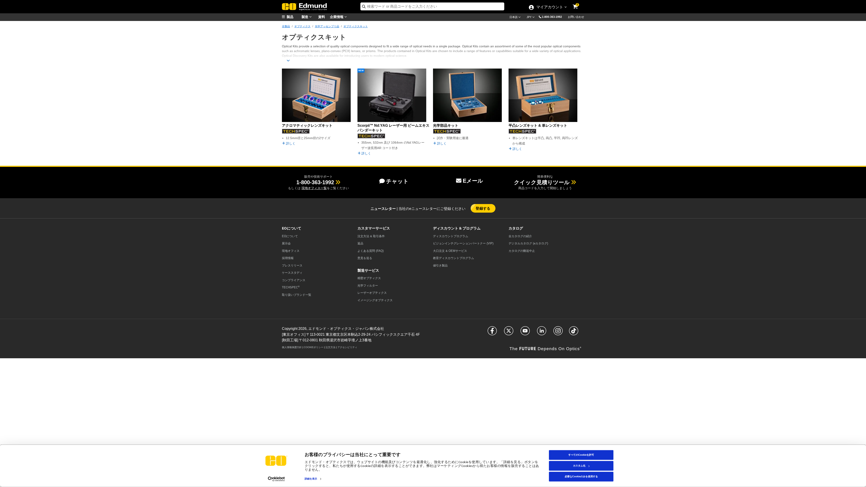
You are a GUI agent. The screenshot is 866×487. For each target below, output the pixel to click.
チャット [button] (397, 181)
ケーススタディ (292, 272)
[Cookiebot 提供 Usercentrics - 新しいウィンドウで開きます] (276, 478)
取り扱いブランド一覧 (296, 294)
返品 (360, 243)
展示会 (286, 243)
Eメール (473, 181)
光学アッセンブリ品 (327, 26)
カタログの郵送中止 (522, 251)
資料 (321, 16)
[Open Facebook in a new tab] (492, 333)
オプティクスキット (355, 26)
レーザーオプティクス (372, 292)
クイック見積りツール (542, 182)
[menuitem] (293, 17)
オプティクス (302, 26)
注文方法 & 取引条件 (371, 236)
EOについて (290, 236)
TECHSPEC (290, 287)
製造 (305, 16)
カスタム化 (579, 465)
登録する (483, 208)
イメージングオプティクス (375, 300)
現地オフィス (290, 251)
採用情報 (288, 258)
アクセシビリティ (347, 347)
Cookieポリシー (313, 347)
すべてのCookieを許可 (581, 454)
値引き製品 (440, 265)
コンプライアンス (293, 280)
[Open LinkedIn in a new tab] (541, 333)
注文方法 (330, 347)
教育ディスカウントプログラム (453, 258)
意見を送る (364, 258)
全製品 (286, 26)
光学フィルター (367, 285)
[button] (553, 16)
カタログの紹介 (520, 236)
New (361, 70)
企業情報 (337, 16)
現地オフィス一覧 (314, 188)
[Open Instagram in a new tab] (558, 333)
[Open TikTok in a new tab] (573, 333)
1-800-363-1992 (552, 16)
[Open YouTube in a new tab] (525, 333)
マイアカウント (549, 7)
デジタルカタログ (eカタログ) (528, 243)
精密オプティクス (369, 278)
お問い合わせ (576, 16)
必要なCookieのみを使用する (581, 476)
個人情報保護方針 (292, 347)
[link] (578, 3)
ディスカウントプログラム (450, 236)
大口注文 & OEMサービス (450, 251)
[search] (432, 6)
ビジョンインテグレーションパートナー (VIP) (463, 243)
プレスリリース (292, 265)
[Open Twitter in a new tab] (508, 333)
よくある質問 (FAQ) (370, 251)
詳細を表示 (311, 479)
